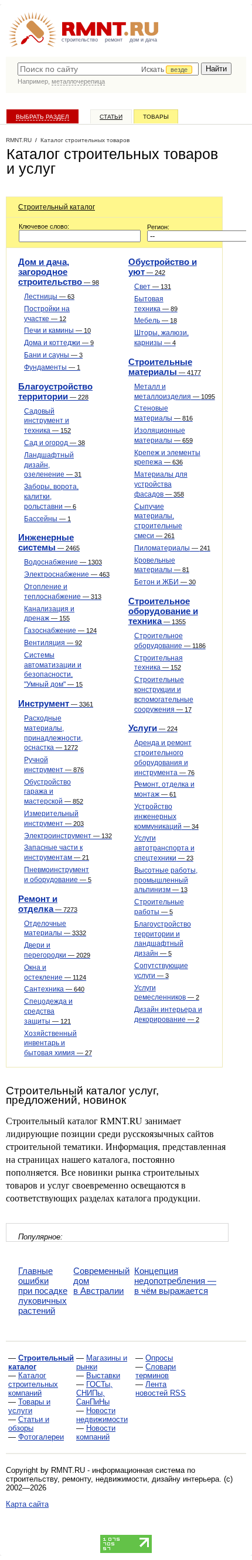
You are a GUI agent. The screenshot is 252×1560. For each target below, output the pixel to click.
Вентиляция (53, 643)
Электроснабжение (67, 574)
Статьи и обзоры (28, 1423)
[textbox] (108, 69)
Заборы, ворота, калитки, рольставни (51, 497)
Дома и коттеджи (59, 343)
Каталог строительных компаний (33, 1384)
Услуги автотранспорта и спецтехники (164, 848)
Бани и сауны (53, 355)
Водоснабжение (63, 562)
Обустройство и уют (162, 267)
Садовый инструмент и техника (47, 421)
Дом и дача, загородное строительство (58, 272)
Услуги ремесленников (166, 993)
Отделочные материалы (55, 929)
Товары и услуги (29, 1406)
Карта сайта (27, 1504)
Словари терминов (155, 1371)
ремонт (113, 40)
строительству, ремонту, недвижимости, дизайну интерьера (112, 1479)
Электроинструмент (68, 836)
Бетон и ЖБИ (165, 582)
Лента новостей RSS (160, 1388)
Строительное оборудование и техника (163, 611)
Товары (156, 116)
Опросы (159, 1358)
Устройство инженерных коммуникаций (166, 817)
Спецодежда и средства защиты (48, 1011)
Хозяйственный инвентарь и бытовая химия (58, 1043)
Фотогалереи (41, 1436)
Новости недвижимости (102, 1415)
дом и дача (143, 40)
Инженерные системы (49, 542)
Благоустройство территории (55, 391)
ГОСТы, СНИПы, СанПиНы (94, 1393)
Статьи (111, 116)
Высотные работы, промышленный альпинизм (165, 880)
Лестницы (49, 296)
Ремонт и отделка (47, 904)
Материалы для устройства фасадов (161, 484)
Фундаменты (52, 367)
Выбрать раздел (42, 116)
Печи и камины (57, 330)
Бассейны (47, 519)
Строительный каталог (56, 207)
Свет (152, 287)
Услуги (153, 728)
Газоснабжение (60, 630)
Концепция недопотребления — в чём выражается (175, 1281)
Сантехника (54, 989)
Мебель (155, 320)
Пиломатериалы (172, 548)
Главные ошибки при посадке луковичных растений (42, 1291)
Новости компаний (95, 1432)
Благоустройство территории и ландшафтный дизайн (162, 939)
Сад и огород (54, 443)
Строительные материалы (164, 367)
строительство (80, 40)
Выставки (103, 1375)
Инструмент (55, 703)
